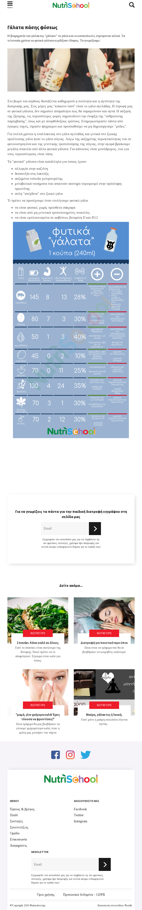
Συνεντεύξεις (19, 827)
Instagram (80, 821)
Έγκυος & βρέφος (22, 809)
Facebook (80, 809)
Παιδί (14, 815)
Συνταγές (16, 821)
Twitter (79, 815)
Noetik (128, 905)
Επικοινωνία (18, 839)
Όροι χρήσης (46, 894)
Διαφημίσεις (18, 845)
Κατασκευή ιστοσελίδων (111, 905)
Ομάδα (14, 833)
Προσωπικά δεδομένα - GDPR (84, 894)
